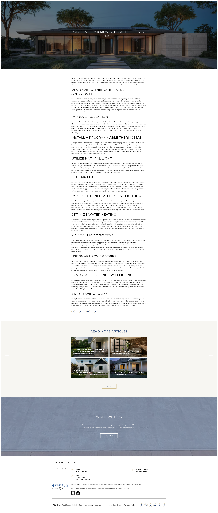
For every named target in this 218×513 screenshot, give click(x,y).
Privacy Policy (130, 505)
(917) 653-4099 (141, 471)
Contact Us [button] (109, 436)
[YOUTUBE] (155, 505)
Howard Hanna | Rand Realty (80, 484)
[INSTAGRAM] (146, 505)
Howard (106, 484)
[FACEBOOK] (141, 505)
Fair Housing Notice (96, 484)
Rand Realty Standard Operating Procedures (127, 484)
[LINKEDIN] (150, 505)
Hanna (111, 484)
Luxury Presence (94, 505)
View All (109, 386)
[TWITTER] (159, 505)
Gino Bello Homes (77, 305)
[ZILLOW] (164, 505)
